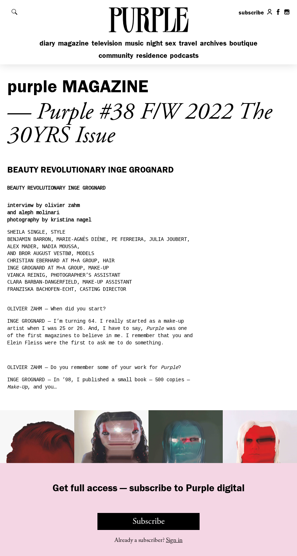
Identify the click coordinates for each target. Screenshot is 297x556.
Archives (213, 42)
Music (134, 42)
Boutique (243, 42)
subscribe (251, 12)
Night (154, 42)
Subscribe (149, 521)
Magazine (73, 42)
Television (107, 42)
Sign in (174, 540)
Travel (188, 42)
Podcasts (184, 55)
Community (116, 55)
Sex (170, 42)
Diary (47, 42)
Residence (151, 55)
